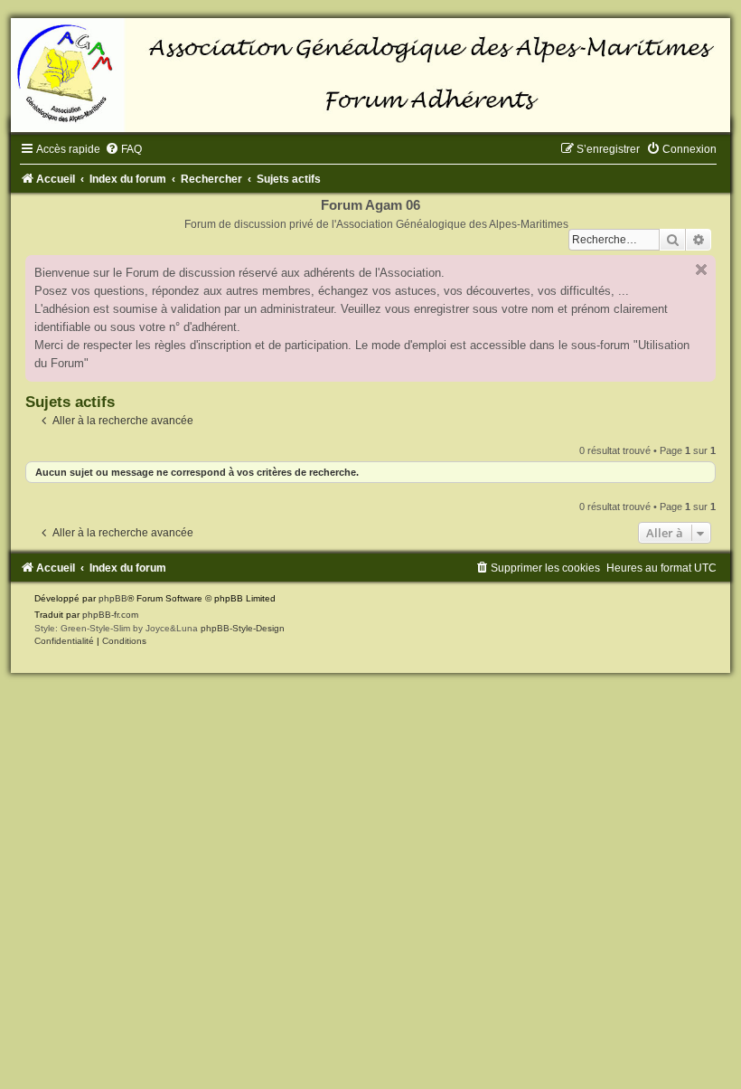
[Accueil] (370, 75)
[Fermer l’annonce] (701, 269)
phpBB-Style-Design (243, 628)
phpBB (112, 598)
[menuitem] (123, 149)
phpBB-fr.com (110, 615)
